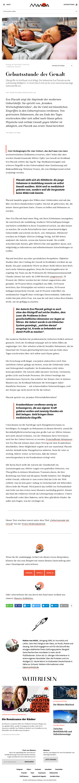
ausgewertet (56, 276)
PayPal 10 (50, 573)
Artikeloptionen (58, 66)
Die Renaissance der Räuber (19, 719)
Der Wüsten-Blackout (63, 704)
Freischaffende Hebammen (59, 439)
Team (32, 773)
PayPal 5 (39, 573)
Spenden (29, 573)
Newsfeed (48, 769)
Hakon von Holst (14, 133)
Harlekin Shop (54, 776)
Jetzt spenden (50, 759)
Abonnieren (29, 762)
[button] (9, 605)
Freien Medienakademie (33, 523)
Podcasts (38, 769)
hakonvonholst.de (31, 667)
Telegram (19, 769)
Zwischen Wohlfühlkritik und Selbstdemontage (62, 731)
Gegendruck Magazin (39, 776)
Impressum (42, 773)
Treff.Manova (24, 776)
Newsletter (59, 769)
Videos (29, 769)
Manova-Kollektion (23, 598)
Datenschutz (54, 773)
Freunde (24, 773)
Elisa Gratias (16, 734)
